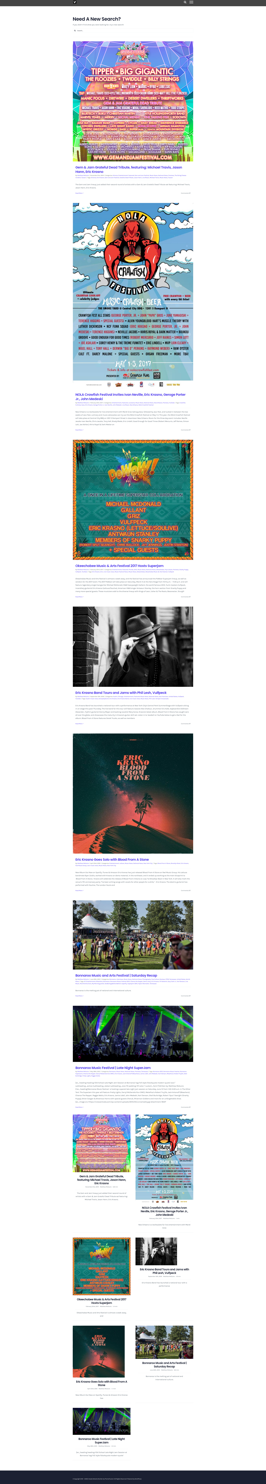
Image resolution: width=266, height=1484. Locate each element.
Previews (171, 175)
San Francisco (163, 696)
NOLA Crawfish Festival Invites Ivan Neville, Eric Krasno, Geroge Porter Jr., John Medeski (130, 396)
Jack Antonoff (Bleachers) (131, 1074)
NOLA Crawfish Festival (146, 405)
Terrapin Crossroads (162, 699)
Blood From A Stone (164, 863)
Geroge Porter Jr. (98, 405)
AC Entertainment (90, 981)
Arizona (115, 175)
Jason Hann (138, 177)
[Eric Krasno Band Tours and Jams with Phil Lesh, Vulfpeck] (133, 647)
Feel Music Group (81, 865)
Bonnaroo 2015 (158, 1071)
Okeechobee (160, 569)
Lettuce (121, 863)
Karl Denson (181, 981)
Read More (78, 193)
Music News (154, 175)
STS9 (167, 979)
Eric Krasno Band (123, 699)
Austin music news (92, 699)
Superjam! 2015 (132, 983)
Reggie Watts (95, 1076)
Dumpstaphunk (104, 699)
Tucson (83, 177)
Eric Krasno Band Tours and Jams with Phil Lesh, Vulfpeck (121, 692)
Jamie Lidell (144, 1074)
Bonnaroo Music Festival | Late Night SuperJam (113, 1067)
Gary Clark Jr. (172, 981)
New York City (147, 863)
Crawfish (182, 403)
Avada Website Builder (96, 1479)
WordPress (138, 1479)
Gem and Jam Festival (142, 175)
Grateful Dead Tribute (126, 177)
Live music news (108, 572)
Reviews (162, 979)
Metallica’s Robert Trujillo (175, 1074)
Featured (131, 175)
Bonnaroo (112, 979)
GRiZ (135, 569)
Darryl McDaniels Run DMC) (105, 1074)
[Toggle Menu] (191, 2)
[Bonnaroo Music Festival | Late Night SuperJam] (133, 1034)
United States (173, 696)
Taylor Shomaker (143, 983)
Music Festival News (121, 572)
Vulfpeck (78, 572)
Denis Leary (147, 981)
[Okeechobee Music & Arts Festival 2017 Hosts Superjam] (133, 500)
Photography (146, 979)
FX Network (163, 981)
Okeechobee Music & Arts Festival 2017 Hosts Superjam (119, 565)
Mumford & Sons (85, 983)
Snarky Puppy (183, 569)
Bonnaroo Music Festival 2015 (120, 981)
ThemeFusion (109, 1479)
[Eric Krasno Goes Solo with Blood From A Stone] (133, 793)
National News (163, 175)
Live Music (145, 177)
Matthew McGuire (83, 175)
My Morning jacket (98, 983)
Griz (101, 572)
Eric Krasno (100, 177)
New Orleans (158, 403)
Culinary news (80, 405)
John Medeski (117, 405)
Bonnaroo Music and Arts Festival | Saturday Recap (116, 975)
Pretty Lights (87, 1076)
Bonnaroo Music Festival (171, 1071)
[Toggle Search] (185, 2)
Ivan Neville (108, 405)
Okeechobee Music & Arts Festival (156, 572)
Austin (115, 696)
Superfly (124, 983)
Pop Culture (168, 569)
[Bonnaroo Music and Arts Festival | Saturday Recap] (133, 935)
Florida (131, 569)
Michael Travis (154, 177)
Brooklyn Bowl (175, 863)
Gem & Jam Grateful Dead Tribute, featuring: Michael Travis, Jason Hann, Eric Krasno (128, 169)
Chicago (120, 696)
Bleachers (99, 981)
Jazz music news (92, 865)
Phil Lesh (152, 699)
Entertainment (123, 175)
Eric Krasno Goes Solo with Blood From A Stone (112, 859)
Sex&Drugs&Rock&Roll (113, 983)
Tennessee (172, 979)
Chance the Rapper (136, 981)
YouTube (171, 403)
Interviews (119, 979)
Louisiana (131, 403)
